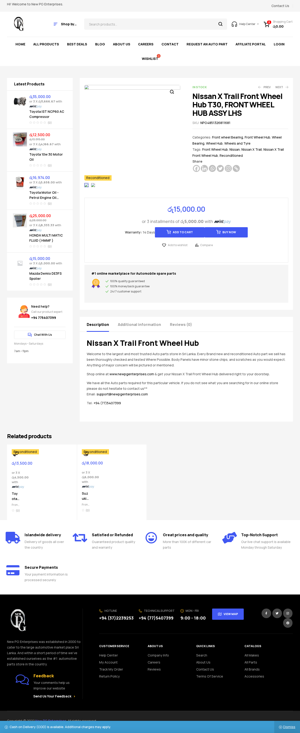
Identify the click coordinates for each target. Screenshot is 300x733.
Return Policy (109, 676)
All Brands (252, 669)
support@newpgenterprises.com (122, 394)
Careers (154, 662)
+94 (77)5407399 (107, 403)
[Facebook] (196, 168)
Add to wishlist (178, 245)
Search (220, 24)
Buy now (229, 232)
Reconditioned (231, 155)
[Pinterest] (288, 623)
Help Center (108, 655)
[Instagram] (228, 168)
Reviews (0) (181, 324)
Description (98, 324)
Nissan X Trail (251, 149)
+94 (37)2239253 (116, 618)
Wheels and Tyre (237, 143)
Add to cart (183, 232)
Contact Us (205, 669)
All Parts (250, 662)
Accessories (254, 676)
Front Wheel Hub (257, 137)
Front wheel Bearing (227, 137)
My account (108, 662)
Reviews (154, 669)
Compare (206, 245)
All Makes (251, 655)
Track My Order (111, 669)
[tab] (102, 324)
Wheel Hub (214, 143)
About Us (203, 662)
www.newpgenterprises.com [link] (131, 374)
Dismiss (289, 727)
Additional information (139, 324)
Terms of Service (209, 676)
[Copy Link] (236, 168)
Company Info (158, 655)
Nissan (234, 149)
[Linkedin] (204, 168)
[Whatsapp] (212, 168)
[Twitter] (220, 168)
